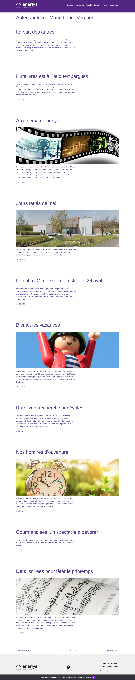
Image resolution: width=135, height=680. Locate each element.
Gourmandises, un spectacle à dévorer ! (58, 532)
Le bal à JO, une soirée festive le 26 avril (59, 280)
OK (94, 677)
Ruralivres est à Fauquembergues (52, 76)
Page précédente (23, 650)
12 (75, 651)
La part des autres (35, 32)
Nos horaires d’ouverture (42, 452)
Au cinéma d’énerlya (37, 120)
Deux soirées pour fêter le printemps (54, 571)
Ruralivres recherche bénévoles (49, 407)
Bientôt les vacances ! (39, 325)
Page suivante (113, 650)
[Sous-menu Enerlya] (73, 5)
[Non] (133, 677)
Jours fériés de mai (36, 203)
